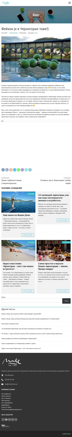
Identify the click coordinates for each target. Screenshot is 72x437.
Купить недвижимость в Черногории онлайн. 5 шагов (18, 343)
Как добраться (6, 394)
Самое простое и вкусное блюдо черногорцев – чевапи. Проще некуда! (53, 266)
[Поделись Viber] (22, 169)
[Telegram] (15, 419)
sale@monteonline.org (11, 384)
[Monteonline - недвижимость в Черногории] (5, 3)
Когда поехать (6, 396)
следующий (55, 181)
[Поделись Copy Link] (30, 169)
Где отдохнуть (6, 398)
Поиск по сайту (6, 407)
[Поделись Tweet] (26, 169)
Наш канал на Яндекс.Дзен (16, 215)
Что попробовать (7, 403)
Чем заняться (5, 400)
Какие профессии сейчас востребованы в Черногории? (19, 338)
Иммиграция (5, 405)
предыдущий (11, 181)
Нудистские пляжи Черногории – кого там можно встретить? (18, 266)
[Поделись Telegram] (14, 169)
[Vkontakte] (9, 419)
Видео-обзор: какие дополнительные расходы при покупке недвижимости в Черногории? (30, 319)
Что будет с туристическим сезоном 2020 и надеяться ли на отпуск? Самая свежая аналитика (31, 333)
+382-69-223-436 (9, 379)
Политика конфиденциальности (11, 409)
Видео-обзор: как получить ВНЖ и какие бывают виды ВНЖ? (21, 314)
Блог (36, 33)
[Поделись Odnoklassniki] (10, 169)
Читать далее (27, 235)
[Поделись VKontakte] (7, 169)
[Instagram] (12, 419)
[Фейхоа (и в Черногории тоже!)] (36, 59)
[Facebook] (3, 419)
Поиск (3, 297)
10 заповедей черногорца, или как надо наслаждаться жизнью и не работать (53, 198)
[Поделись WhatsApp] (18, 169)
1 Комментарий (13, 33)
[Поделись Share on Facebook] (3, 169)
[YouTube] (6, 419)
